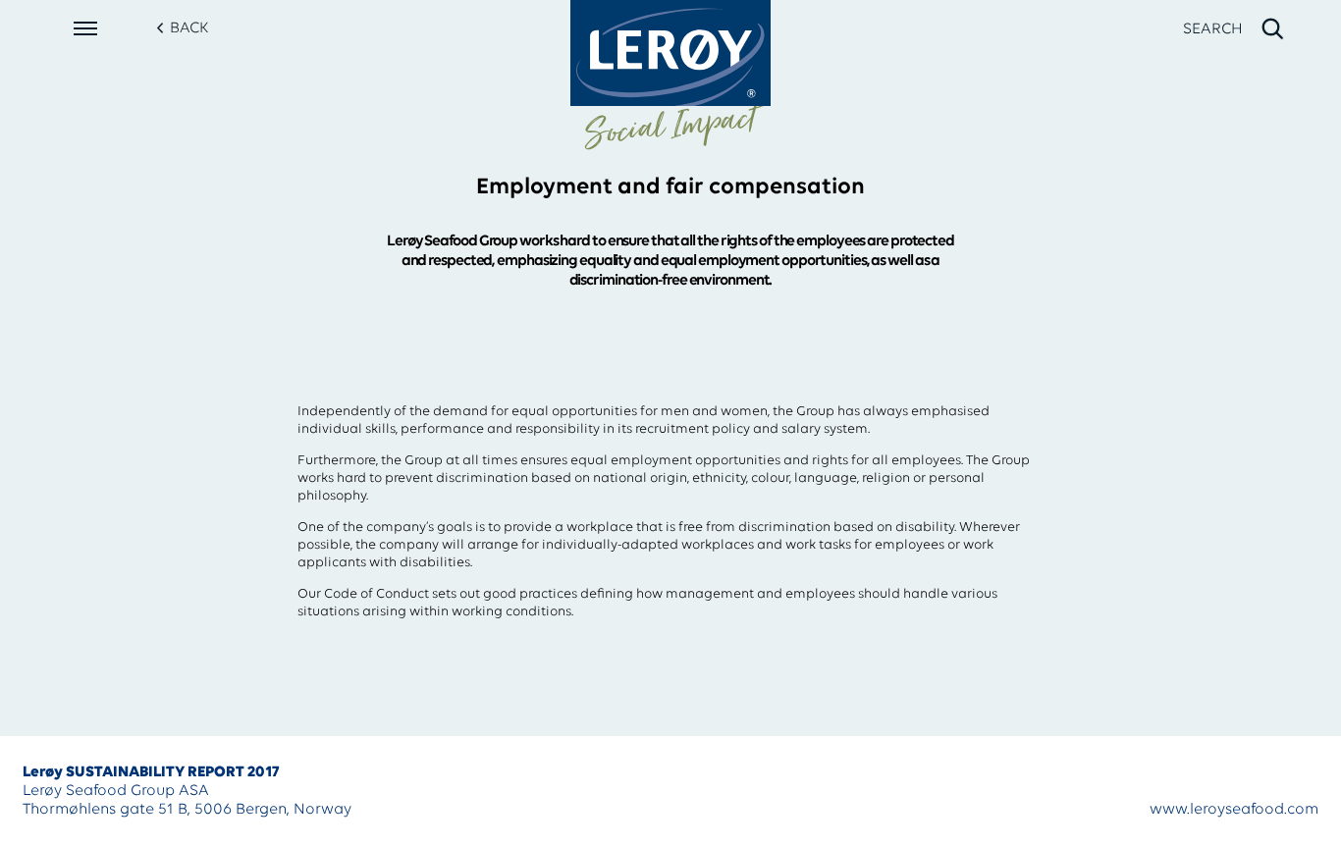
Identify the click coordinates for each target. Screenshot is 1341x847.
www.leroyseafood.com (1234, 810)
